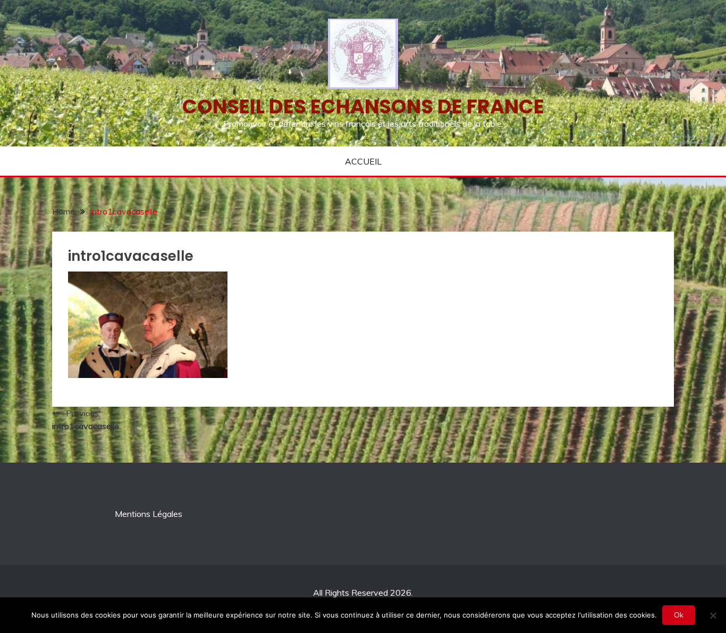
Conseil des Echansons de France (363, 106)
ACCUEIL (363, 161)
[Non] (712, 615)
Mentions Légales (148, 513)
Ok (678, 615)
